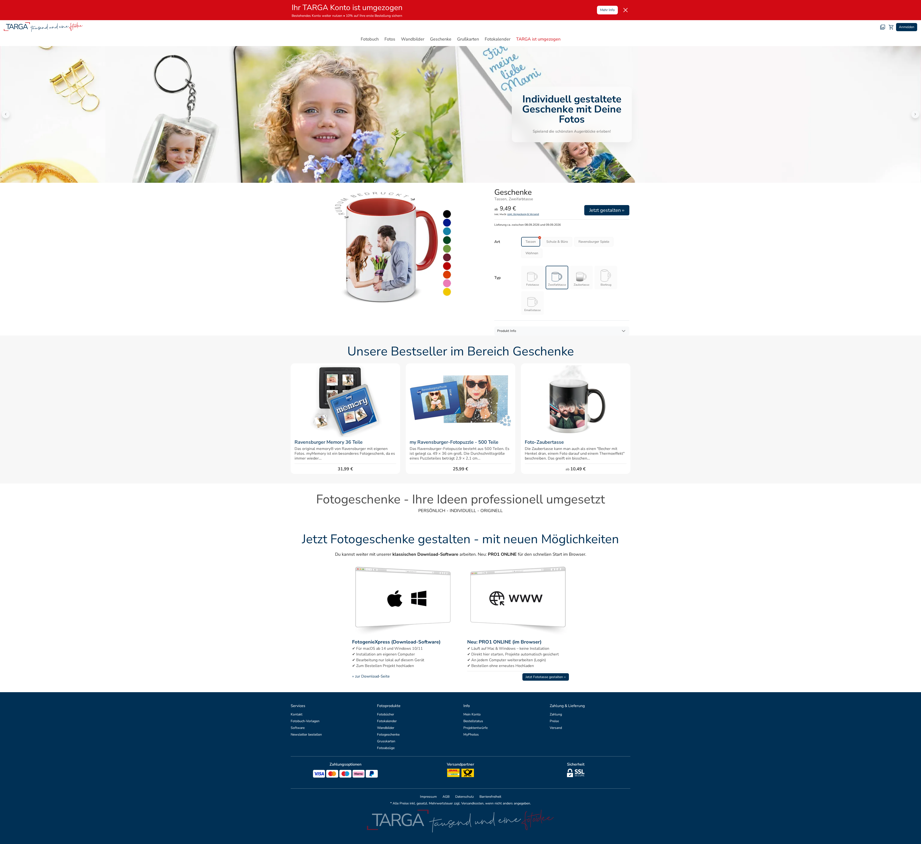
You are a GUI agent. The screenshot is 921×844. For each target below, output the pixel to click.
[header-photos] (882, 27)
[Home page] (43, 27)
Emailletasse (532, 310)
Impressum (428, 796)
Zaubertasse (581, 285)
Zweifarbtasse (557, 285)
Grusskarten (386, 741)
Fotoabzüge (386, 748)
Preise (554, 721)
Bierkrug (606, 285)
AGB (446, 796)
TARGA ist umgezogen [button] (538, 39)
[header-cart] (891, 27)
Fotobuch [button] (370, 39)
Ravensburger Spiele (594, 241)
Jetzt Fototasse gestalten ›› (545, 677)
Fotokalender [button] (497, 39)
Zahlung (556, 714)
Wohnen (531, 253)
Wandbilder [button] (412, 39)
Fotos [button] (389, 39)
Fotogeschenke (388, 734)
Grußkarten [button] (468, 39)
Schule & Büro (557, 241)
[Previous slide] (6, 114)
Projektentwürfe (475, 728)
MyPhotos (471, 734)
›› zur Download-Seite (371, 676)
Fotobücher (385, 714)
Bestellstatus (473, 721)
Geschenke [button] (440, 39)
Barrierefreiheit (490, 796)
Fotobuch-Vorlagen (305, 721)
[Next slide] (915, 114)
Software (298, 728)
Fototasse (532, 285)
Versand (556, 728)
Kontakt (296, 714)
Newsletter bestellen (306, 734)
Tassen (530, 241)
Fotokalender (387, 721)
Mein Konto (472, 714)
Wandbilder (385, 728)
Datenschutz (464, 796)
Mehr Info (607, 10)
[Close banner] (625, 10)
